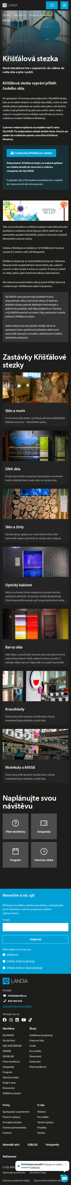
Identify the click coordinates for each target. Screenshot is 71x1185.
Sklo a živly (14, 526)
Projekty (42, 1127)
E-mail (6, 919)
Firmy (6, 1105)
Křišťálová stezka (13, 20)
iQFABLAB (8, 1056)
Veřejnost (12, 954)
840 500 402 (15, 1000)
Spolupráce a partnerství (16, 1111)
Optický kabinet (18, 584)
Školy (32, 1028)
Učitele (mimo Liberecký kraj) (24, 968)
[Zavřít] (66, 1164)
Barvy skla (13, 647)
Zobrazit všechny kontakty (17, 1006)
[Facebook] (5, 1019)
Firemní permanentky (14, 1127)
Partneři (7, 1132)
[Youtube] (23, 1019)
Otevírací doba (44, 860)
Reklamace (9, 1156)
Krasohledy (14, 709)
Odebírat (35, 939)
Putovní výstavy (11, 1117)
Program (15, 860)
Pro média (43, 1117)
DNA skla (12, 468)
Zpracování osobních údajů (49, 1180)
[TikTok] (30, 1019)
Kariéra (41, 1132)
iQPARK (7, 1051)
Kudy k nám (9, 1082)
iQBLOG (33, 1144)
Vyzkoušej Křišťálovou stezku (33, 153)
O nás (41, 1105)
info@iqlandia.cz (17, 995)
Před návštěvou (15, 831)
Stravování (9, 1088)
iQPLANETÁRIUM (12, 1045)
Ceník (32, 1045)
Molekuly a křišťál (20, 767)
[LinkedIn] (17, 1019)
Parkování (35, 1061)
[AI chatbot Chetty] (64, 1178)
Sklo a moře (15, 410)
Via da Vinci (9, 1040)
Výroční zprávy (45, 1122)
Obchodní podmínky (14, 1172)
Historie (41, 1111)
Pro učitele (35, 1051)
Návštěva (20, 15)
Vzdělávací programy (41, 1035)
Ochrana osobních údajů (16, 1180)
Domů (6, 15)
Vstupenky (44, 831)
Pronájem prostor (12, 1122)
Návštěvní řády (38, 1172)
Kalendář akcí (11, 1144)
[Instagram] (11, 1019)
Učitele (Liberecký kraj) (20, 961)
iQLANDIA (8, 1035)
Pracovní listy (36, 1040)
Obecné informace (40, 15)
